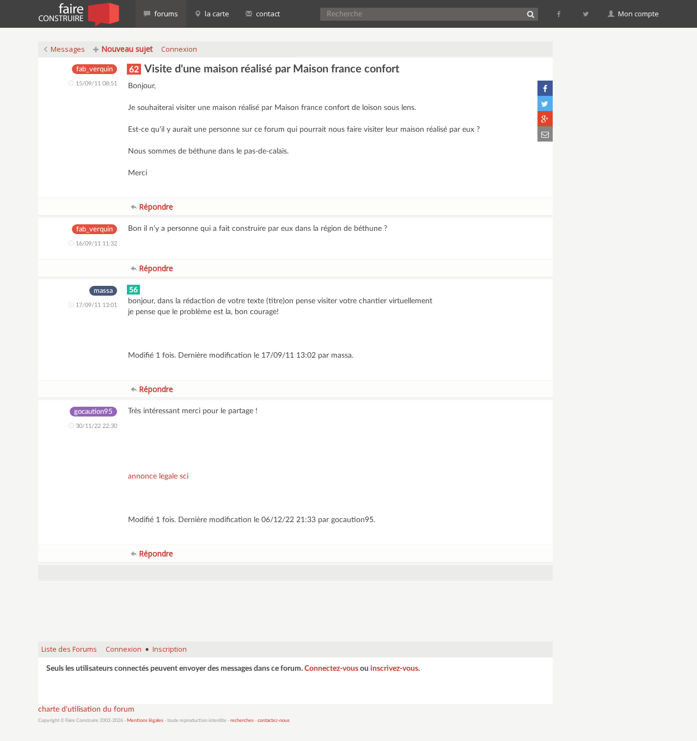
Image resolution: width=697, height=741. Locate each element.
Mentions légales (145, 720)
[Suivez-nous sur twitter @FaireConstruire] (586, 13)
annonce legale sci (158, 476)
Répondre (155, 206)
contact (267, 14)
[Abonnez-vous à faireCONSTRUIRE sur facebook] (559, 13)
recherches (242, 720)
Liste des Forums (69, 649)
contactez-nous (274, 720)
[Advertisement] (295, 605)
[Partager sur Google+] (545, 118)
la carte (216, 14)
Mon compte (637, 14)
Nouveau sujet (126, 49)
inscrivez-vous (394, 668)
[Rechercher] (530, 14)
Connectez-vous (331, 668)
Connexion (179, 49)
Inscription (169, 649)
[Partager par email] (545, 134)
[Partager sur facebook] (545, 88)
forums (165, 14)
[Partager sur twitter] (545, 103)
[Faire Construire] (78, 13)
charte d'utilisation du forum (86, 709)
